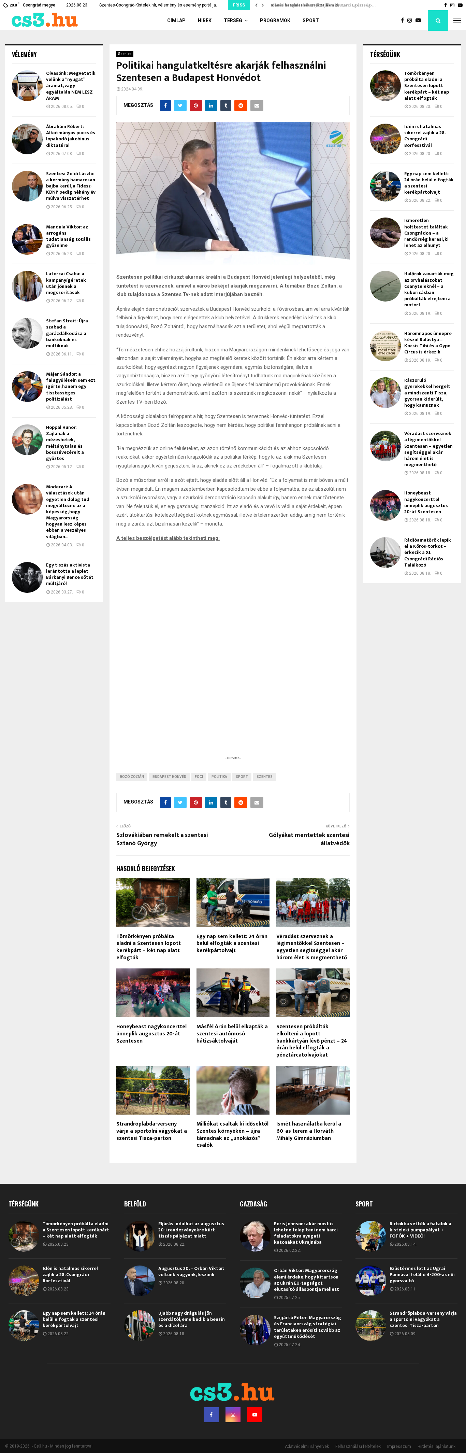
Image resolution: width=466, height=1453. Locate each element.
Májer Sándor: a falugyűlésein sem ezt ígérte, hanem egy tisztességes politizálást (71, 386)
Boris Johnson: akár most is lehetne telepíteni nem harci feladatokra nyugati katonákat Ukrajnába (306, 1233)
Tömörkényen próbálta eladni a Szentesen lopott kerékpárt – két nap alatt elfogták (148, 947)
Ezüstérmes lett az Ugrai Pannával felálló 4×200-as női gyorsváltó (422, 1275)
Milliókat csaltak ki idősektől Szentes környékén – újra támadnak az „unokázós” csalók (232, 1134)
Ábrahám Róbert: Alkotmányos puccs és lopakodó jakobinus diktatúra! (70, 136)
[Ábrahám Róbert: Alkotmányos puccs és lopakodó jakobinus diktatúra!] (27, 139)
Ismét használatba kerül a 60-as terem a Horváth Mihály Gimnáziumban (308, 1131)
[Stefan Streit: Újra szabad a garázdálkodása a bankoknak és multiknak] (27, 333)
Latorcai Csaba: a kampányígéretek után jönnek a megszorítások (66, 283)
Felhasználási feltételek (358, 1446)
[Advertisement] (233, 710)
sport (242, 777)
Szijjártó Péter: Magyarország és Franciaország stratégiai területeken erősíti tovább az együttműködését (307, 1327)
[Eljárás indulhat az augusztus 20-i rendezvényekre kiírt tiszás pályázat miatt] (139, 1236)
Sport (311, 20)
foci (199, 777)
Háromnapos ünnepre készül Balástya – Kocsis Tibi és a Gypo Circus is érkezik (428, 343)
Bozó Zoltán (132, 777)
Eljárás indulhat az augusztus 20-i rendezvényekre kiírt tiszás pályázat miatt (191, 1230)
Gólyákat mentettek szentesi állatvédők (309, 839)
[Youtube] (420, 20)
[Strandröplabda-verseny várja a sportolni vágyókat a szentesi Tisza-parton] (370, 1325)
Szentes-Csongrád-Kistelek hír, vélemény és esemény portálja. (158, 5)
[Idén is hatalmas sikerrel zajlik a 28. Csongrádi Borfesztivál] (385, 139)
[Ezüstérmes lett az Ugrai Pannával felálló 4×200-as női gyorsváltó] (370, 1281)
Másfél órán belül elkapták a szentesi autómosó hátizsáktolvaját (232, 1034)
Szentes (125, 54)
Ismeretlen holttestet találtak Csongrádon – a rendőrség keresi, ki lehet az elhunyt (426, 232)
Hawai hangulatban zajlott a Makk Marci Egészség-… (321, 5)
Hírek (205, 20)
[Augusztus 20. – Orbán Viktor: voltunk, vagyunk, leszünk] (139, 1281)
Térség (233, 20)
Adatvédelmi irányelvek (307, 1446)
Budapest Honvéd (169, 777)
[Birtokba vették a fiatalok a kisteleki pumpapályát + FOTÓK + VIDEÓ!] (370, 1236)
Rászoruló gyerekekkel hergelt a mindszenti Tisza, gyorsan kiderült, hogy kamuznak (427, 392)
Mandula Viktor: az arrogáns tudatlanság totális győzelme (68, 236)
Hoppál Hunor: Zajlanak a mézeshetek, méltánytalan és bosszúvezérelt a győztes (65, 442)
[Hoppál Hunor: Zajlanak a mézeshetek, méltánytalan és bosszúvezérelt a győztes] (27, 439)
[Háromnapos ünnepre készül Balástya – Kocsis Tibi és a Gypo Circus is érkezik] (385, 346)
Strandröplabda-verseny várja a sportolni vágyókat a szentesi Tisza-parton (151, 1131)
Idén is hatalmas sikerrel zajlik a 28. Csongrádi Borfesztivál (424, 136)
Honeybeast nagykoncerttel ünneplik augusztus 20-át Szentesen (151, 1034)
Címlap (176, 20)
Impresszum (399, 1446)
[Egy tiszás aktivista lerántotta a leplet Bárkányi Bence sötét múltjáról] (27, 577)
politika (219, 777)
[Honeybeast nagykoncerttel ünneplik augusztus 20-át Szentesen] (385, 505)
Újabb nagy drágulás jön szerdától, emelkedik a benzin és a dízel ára (191, 1319)
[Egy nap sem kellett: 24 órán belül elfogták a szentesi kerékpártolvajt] (385, 186)
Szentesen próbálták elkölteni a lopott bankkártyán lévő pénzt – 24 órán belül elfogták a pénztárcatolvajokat (311, 1041)
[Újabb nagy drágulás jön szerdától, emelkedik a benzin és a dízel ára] (139, 1325)
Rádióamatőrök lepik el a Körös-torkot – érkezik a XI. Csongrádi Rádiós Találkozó (427, 552)
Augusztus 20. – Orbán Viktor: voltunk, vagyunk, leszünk (191, 1272)
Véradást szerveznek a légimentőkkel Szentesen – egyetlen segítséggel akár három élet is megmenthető (311, 947)
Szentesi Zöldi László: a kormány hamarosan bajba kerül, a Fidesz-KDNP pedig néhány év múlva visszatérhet (71, 186)
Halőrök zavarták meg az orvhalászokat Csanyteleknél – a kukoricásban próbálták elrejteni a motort (429, 289)
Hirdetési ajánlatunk (436, 1446)
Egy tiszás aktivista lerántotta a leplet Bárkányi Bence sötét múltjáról (69, 574)
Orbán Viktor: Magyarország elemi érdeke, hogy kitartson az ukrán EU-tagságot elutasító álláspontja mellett (306, 1280)
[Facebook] (404, 20)
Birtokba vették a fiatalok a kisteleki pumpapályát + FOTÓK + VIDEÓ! (420, 1230)
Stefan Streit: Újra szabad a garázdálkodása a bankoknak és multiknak (67, 333)
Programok (275, 20)
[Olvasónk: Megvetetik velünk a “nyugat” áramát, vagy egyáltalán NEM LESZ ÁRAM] (27, 85)
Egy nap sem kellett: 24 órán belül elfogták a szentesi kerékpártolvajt (231, 943)
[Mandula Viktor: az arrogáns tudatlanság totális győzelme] (27, 239)
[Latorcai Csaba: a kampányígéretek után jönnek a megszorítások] (27, 286)
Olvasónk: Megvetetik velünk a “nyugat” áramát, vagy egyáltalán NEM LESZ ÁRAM (71, 85)
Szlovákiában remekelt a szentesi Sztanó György (162, 839)
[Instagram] (411, 20)
